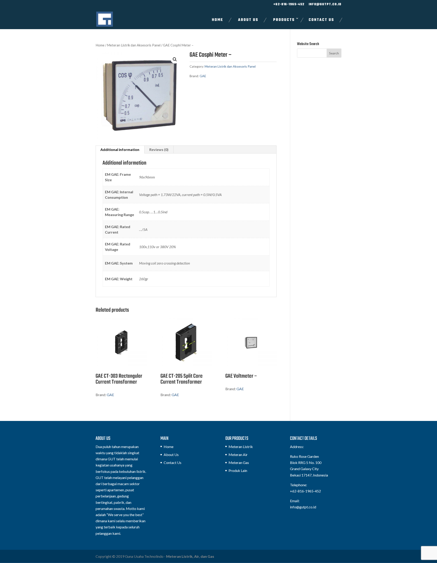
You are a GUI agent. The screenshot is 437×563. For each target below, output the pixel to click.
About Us (248, 20)
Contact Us (321, 20)
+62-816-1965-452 (288, 5)
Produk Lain (238, 470)
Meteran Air (238, 454)
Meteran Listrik (241, 446)
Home (217, 20)
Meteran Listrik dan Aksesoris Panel (133, 45)
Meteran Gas (239, 462)
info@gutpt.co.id (325, 5)
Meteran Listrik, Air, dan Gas (190, 556)
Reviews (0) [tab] (158, 149)
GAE (203, 76)
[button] (175, 59)
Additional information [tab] (119, 149)
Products (284, 20)
